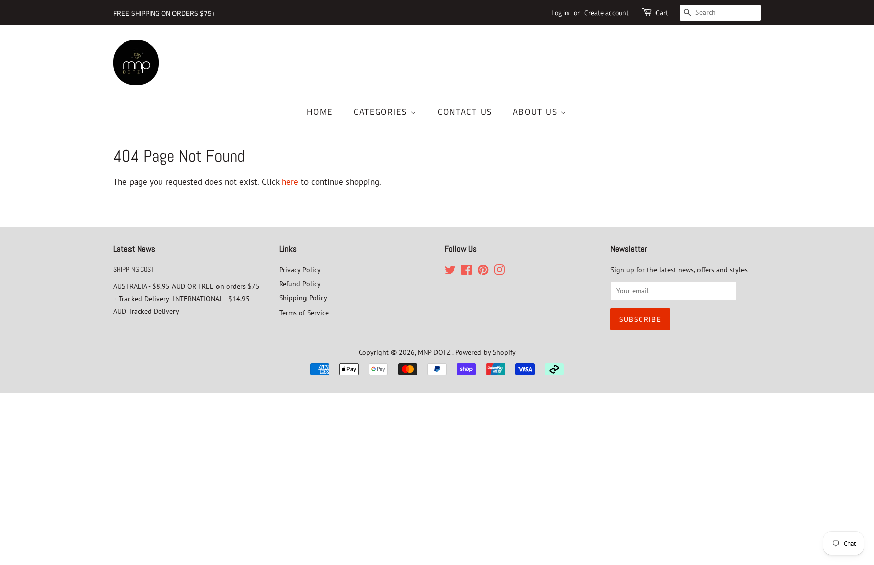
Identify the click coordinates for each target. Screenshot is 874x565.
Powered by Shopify (485, 352)
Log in (560, 12)
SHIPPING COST (133, 269)
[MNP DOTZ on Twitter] (450, 271)
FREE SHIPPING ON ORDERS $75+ (164, 13)
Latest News (134, 248)
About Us (536, 111)
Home (320, 111)
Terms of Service (304, 312)
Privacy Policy (300, 269)
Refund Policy (300, 283)
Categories (382, 111)
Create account (606, 12)
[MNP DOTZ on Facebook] (466, 271)
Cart (662, 12)
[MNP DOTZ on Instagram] (499, 271)
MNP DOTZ (435, 352)
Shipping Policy (303, 297)
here (290, 181)
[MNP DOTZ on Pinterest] (483, 271)
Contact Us (465, 111)
